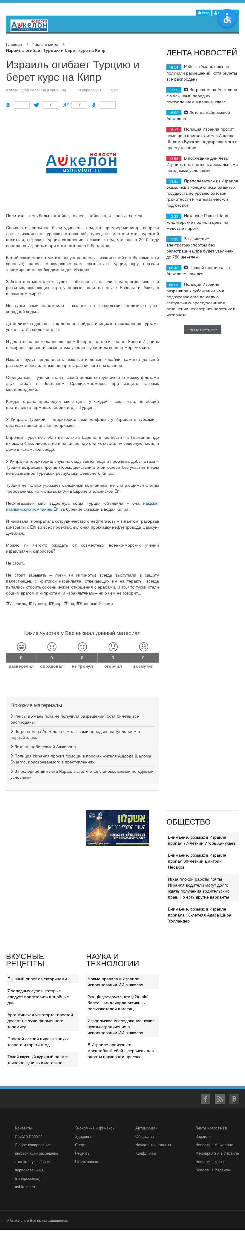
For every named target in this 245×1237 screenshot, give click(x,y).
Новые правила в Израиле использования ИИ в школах (115, 982)
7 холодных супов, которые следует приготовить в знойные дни (38, 996)
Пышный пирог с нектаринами (37, 979)
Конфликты (145, 1153)
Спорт (80, 1144)
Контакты (23, 1128)
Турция (39, 603)
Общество (144, 1136)
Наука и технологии (153, 1144)
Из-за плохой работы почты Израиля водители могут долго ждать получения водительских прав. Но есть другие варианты (198, 888)
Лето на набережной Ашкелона (44, 746)
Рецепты (82, 1153)
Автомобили (146, 1128)
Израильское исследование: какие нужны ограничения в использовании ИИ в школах (121, 1026)
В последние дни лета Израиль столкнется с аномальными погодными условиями (202, 164)
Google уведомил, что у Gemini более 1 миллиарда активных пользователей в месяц (118, 1002)
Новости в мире (209, 1161)
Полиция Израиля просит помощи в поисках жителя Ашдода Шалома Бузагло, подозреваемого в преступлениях (80, 759)
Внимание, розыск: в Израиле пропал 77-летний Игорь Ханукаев (201, 840)
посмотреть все (202, 329)
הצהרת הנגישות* (28, 1136)
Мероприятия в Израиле (217, 1153)
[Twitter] (46, 105)
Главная (14, 44)
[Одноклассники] (103, 105)
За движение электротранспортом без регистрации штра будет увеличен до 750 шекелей (200, 247)
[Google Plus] (75, 105)
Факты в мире (44, 44)
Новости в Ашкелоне (214, 1144)
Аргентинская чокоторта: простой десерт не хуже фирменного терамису (40, 1020)
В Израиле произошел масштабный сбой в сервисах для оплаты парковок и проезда (121, 1050)
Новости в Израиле (212, 1170)
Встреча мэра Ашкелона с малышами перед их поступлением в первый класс (201, 95)
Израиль (18, 603)
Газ (71, 603)
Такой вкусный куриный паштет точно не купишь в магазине (38, 1059)
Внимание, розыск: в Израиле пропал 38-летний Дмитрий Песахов (197, 861)
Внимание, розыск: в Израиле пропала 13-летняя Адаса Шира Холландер (199, 915)
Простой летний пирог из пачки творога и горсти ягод (38, 1041)
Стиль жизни (86, 1161)
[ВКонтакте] (17, 105)
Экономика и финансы (95, 1128)
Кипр (57, 603)
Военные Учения (96, 603)
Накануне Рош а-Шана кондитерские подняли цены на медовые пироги (197, 221)
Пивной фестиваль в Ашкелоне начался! (198, 270)
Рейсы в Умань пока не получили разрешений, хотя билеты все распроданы (201, 72)
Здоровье (83, 1136)
